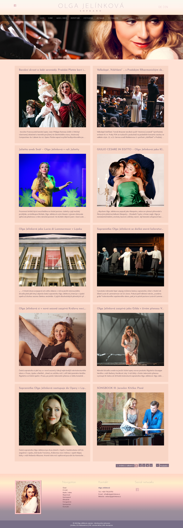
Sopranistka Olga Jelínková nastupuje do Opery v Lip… (52, 388)
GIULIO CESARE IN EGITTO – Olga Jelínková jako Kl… (130, 149)
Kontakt (139, 18)
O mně (50, 18)
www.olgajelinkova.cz (113, 496)
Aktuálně (100, 18)
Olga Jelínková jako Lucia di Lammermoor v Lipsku (50, 229)
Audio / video (62, 18)
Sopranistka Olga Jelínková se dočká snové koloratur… (130, 229)
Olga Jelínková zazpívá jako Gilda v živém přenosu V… (130, 308)
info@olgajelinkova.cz (112, 494)
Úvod (42, 18)
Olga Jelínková (91, 7)
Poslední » (164, 465)
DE (160, 7)
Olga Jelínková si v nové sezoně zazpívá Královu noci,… (52, 308)
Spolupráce (127, 18)
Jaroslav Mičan (96, 525)
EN (166, 7)
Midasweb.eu (83, 525)
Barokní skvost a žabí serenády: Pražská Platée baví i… (52, 70)
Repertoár (75, 18)
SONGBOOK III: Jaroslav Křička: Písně (120, 388)
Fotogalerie (113, 18)
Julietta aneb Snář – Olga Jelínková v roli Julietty (49, 149)
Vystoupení (88, 18)
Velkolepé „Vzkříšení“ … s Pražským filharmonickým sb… (130, 70)
